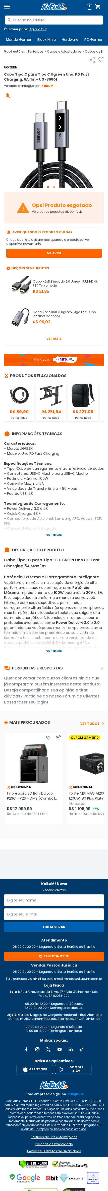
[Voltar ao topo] (54, 1085)
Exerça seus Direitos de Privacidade (54, 1151)
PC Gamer (93, 39)
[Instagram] (37, 1049)
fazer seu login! (32, 702)
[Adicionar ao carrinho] (58, 737)
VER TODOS (89, 724)
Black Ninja (46, 39)
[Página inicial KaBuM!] (54, 7)
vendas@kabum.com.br (83, 979)
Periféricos (37, 52)
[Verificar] (33, 1164)
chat (37, 979)
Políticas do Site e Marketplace (54, 1137)
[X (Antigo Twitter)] (48, 1049)
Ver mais (54, 339)
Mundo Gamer (18, 39)
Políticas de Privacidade (54, 1144)
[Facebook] (26, 1049)
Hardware (70, 39)
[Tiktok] (81, 1049)
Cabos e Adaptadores (65, 52)
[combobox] (54, 20)
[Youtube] (59, 1049)
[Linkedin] (70, 1049)
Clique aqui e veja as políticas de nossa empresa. (54, 1129)
